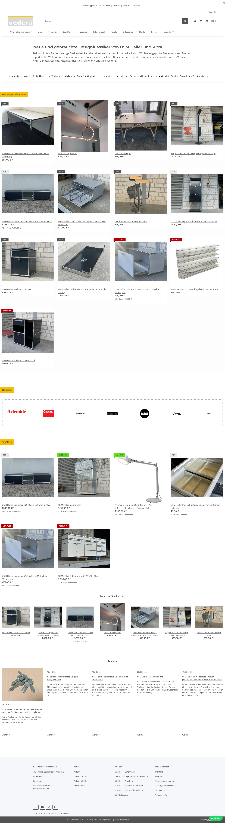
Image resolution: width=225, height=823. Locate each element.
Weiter (5, 735)
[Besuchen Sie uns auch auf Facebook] (36, 807)
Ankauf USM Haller (82, 781)
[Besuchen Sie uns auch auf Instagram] (48, 807)
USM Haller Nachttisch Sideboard (18, 360)
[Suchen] (185, 21)
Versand (65, 813)
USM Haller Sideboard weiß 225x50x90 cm (78, 576)
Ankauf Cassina (80, 776)
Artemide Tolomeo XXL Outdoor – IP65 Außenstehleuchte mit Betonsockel (133, 507)
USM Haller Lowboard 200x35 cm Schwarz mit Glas (27, 221)
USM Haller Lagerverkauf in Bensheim (131, 776)
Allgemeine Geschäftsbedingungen (48, 772)
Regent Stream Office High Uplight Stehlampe (193, 153)
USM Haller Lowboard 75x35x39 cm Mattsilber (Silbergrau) (137, 291)
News (112, 661)
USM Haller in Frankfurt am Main (129, 785)
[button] (195, 20)
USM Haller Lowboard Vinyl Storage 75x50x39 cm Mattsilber (82, 223)
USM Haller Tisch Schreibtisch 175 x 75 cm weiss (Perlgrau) (25, 155)
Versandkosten (161, 795)
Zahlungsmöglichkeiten (165, 785)
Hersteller (7, 389)
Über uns (159, 776)
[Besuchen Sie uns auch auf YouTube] (42, 807)
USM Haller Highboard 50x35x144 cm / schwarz (194, 221)
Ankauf (77, 772)
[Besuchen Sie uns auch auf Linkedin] (55, 807)
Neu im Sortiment (112, 596)
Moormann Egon (123, 153)
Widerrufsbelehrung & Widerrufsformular (43, 787)
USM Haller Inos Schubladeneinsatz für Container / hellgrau (195, 507)
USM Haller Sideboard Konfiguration (130, 790)
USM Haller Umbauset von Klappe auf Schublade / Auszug (82, 291)
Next (219, 624)
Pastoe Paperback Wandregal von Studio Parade (194, 289)
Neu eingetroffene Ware (14, 94)
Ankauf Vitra (79, 785)
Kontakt (212, 12)
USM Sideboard (121, 795)
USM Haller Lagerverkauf (125, 772)
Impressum (38, 781)
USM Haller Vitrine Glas (69, 505)
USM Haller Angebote (124, 781)
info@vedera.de (124, 6)
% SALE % (7, 442)
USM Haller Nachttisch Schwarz (17, 289)
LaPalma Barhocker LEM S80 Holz (131, 221)
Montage (159, 772)
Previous (6, 624)
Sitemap (158, 790)
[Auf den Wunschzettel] (50, 104)
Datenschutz (38, 776)
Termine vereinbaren (164, 781)
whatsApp (136, 6)
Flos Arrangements (67, 153)
